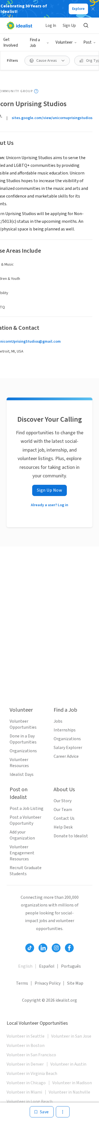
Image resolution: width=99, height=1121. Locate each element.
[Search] (85, 25)
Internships (65, 730)
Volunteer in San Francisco (31, 1055)
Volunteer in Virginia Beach (32, 1074)
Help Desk (63, 827)
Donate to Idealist (71, 836)
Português (71, 966)
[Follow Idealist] (29, 947)
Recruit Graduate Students (26, 871)
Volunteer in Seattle (26, 1036)
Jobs (58, 721)
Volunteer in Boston (26, 1046)
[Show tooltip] (36, 91)
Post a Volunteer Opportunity (25, 820)
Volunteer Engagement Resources (22, 853)
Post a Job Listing (26, 808)
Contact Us (64, 818)
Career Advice (66, 756)
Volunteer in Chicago (26, 1083)
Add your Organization (22, 835)
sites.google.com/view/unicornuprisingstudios (52, 118)
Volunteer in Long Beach (30, 1102)
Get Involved (10, 42)
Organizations (23, 751)
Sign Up (69, 26)
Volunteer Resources (19, 763)
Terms (22, 983)
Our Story (63, 801)
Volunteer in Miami (24, 1092)
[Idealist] (19, 25)
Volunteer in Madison (72, 1083)
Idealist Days (22, 774)
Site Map (75, 983)
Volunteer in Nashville (69, 1092)
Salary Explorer (68, 748)
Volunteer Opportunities (23, 724)
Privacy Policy (48, 983)
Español (46, 966)
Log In (50, 26)
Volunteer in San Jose (71, 1036)
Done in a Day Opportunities (23, 739)
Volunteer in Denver (25, 1064)
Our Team (63, 810)
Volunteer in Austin (68, 1064)
